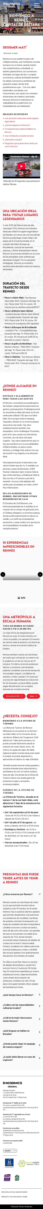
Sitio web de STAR (12, 696)
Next (40, 574)
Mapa (32, 696)
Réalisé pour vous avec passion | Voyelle (14, 1197)
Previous (2, 574)
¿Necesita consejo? (13, 139)
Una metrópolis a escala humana (19, 136)
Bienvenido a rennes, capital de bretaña (14, 1192)
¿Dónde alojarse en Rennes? (17, 125)
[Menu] (37, 5)
